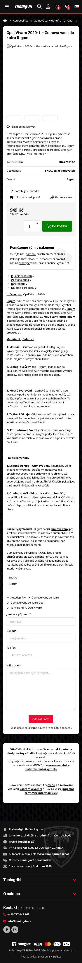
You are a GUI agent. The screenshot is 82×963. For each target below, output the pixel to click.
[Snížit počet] (37, 229)
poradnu (31, 254)
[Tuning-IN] (24, 6)
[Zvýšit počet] (37, 223)
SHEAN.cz (55, 956)
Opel (70, 20)
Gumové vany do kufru (47, 20)
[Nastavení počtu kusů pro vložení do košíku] (32, 226)
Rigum (11, 301)
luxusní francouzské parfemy (53, 749)
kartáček (43, 485)
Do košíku (59, 226)
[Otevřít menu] (6, 6)
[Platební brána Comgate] (21, 944)
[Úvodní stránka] (5, 20)
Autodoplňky (20, 20)
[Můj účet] (48, 6)
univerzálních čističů (47, 481)
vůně (51, 785)
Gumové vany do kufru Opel (27, 602)
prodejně (24, 263)
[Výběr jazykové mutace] (76, 7)
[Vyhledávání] (39, 6)
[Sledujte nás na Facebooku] (6, 929)
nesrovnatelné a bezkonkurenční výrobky (47, 767)
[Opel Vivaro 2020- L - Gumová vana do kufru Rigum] (41, 78)
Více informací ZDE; (45, 793)
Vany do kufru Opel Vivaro (26, 607)
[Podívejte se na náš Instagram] (14, 929)
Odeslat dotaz (41, 719)
